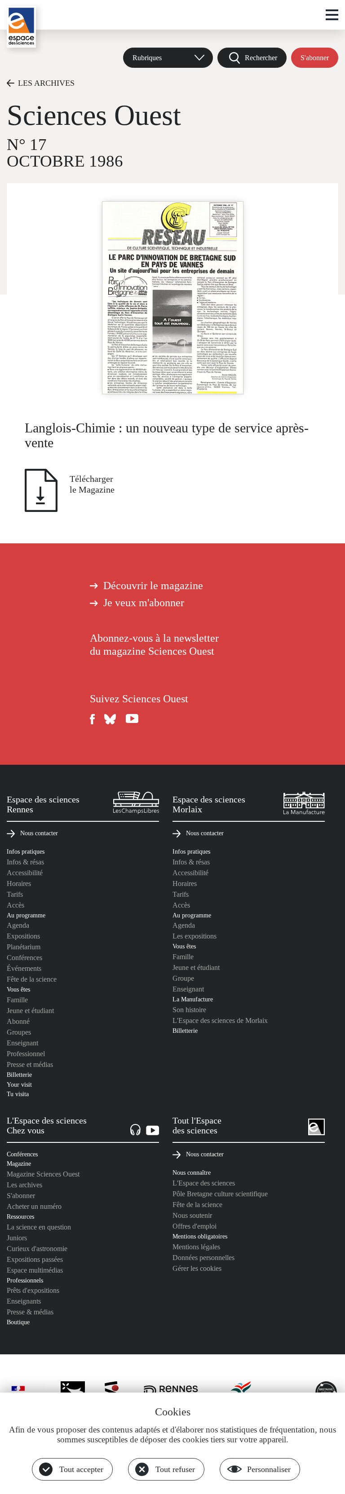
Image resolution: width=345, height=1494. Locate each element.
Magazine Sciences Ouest (43, 1174)
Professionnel (26, 1054)
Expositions (23, 936)
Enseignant (22, 1043)
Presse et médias (30, 1064)
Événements (24, 968)
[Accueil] (21, 27)
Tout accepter (81, 1469)
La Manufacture (192, 999)
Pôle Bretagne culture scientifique (220, 1194)
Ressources (20, 1216)
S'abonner (315, 58)
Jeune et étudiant (30, 1010)
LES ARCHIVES (46, 83)
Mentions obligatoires (199, 1236)
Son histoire (189, 1010)
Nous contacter (39, 833)
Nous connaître (191, 1172)
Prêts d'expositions (33, 1290)
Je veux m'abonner (143, 602)
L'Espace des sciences (203, 1183)
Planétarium (23, 947)
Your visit (19, 1084)
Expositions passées (35, 1259)
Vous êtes (18, 989)
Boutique (18, 1322)
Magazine (19, 1163)
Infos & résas (25, 862)
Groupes (19, 1032)
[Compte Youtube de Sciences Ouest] (132, 719)
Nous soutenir (192, 1215)
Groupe (183, 978)
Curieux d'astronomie (37, 1248)
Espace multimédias (35, 1270)
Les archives (24, 1185)
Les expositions (194, 936)
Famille (17, 1000)
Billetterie (19, 1074)
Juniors (17, 1238)
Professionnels (25, 1280)
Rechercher (261, 58)
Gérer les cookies (196, 1268)
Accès (15, 905)
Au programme (26, 915)
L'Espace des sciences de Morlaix (220, 1020)
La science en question (39, 1227)
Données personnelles (203, 1257)
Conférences (24, 957)
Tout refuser (175, 1469)
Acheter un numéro (34, 1206)
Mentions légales (196, 1247)
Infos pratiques (25, 851)
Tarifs (15, 894)
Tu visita (18, 1093)
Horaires (19, 883)
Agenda (18, 925)
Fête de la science (32, 979)
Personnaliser (269, 1469)
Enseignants (24, 1301)
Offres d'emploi (194, 1226)
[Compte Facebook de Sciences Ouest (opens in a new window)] (92, 719)
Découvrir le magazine (153, 585)
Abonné (18, 1021)
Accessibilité (25, 873)
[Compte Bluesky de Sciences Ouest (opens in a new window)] (110, 719)
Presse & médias (30, 1312)
